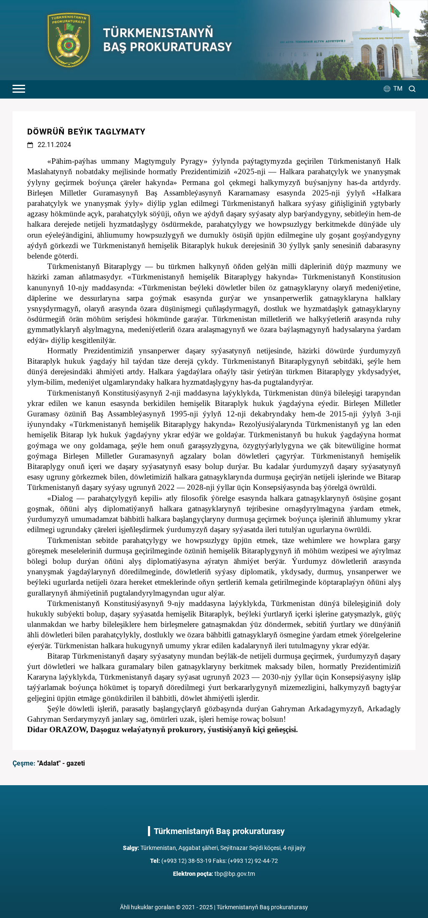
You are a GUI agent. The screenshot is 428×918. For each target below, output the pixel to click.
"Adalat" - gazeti (61, 763)
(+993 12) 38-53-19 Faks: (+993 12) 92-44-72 (214, 860)
